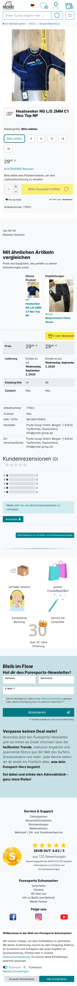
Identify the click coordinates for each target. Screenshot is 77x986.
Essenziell (15, 967)
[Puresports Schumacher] (15, 5)
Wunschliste (14, 199)
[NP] (9, 114)
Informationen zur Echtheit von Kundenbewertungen (45, 535)
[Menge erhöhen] (15, 186)
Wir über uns (38, 893)
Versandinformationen (38, 820)
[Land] (32, 5)
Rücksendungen (38, 824)
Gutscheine (38, 885)
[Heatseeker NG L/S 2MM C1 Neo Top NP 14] (38, 65)
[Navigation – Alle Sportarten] (69, 15)
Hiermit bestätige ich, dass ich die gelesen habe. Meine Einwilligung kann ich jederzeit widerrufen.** (39, 700)
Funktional (35, 967)
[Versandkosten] (67, 199)
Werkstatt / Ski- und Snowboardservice (39, 832)
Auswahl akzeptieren (21, 979)
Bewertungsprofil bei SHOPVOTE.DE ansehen (49, 861)
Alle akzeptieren (57, 979)
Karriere (38, 889)
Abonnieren (37, 712)
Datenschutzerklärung (16, 956)
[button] (68, 5)
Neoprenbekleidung (49, 23)
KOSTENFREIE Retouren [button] (18, 168)
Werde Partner (38, 901)
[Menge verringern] (15, 191)
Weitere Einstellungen (16, 971)
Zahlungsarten (38, 816)
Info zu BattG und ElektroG (38, 897)
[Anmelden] (55, 5)
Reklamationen (38, 828)
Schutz (32, 23)
